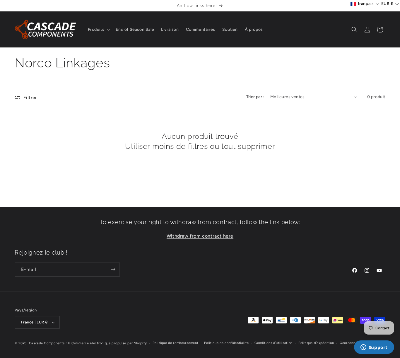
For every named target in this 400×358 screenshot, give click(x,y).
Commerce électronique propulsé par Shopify (109, 343)
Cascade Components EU (50, 343)
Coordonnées (350, 343)
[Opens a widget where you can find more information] (374, 347)
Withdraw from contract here (200, 235)
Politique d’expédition (316, 343)
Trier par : (255, 96)
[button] (98, 29)
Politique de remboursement (175, 343)
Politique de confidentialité (226, 343)
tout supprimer (248, 146)
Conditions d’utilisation (273, 343)
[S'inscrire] (113, 269)
